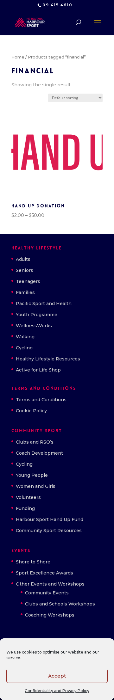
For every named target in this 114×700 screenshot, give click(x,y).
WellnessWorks (34, 326)
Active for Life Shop (38, 370)
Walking (25, 337)
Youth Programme (36, 314)
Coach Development (39, 453)
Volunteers (28, 497)
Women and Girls (35, 486)
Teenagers (28, 281)
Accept (57, 676)
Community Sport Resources (49, 530)
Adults (23, 259)
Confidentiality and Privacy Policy (57, 690)
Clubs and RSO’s (35, 442)
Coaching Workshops (49, 615)
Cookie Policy (31, 411)
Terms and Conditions (41, 399)
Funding (25, 508)
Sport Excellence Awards (44, 573)
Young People (32, 475)
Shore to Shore (33, 562)
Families (25, 292)
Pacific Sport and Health (44, 303)
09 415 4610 (57, 5)
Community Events (47, 593)
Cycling (24, 348)
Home (17, 57)
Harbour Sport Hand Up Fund (49, 519)
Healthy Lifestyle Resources (48, 359)
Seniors (24, 270)
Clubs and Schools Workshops (60, 604)
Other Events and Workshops (50, 584)
